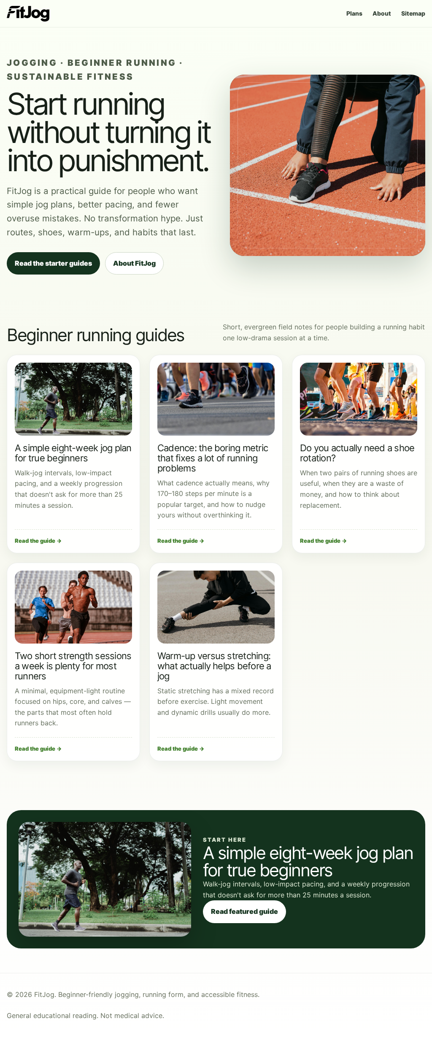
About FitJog (134, 263)
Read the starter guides (53, 263)
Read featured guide (244, 911)
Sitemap (413, 13)
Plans (354, 13)
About (382, 13)
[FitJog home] (28, 14)
